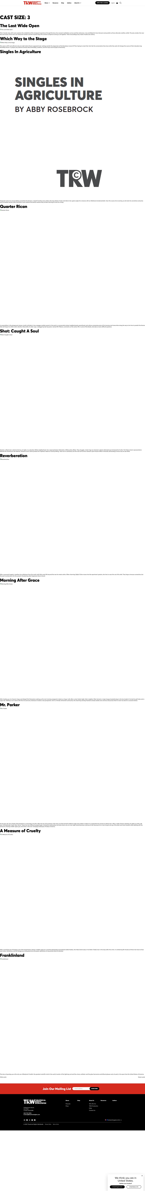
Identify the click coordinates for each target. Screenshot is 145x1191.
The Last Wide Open (19, 25)
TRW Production (93, 1106)
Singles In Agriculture (20, 51)
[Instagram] (24, 1120)
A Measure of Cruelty (20, 830)
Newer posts (141, 1077)
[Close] (142, 1175)
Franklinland (12, 955)
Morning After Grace (19, 580)
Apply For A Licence (102, 2)
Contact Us (92, 1110)
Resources (103, 1100)
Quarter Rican (13, 206)
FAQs (90, 1108)
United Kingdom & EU (114, 1120)
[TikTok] (35, 1120)
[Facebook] (27, 1120)
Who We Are (92, 1104)
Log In (113, 3)
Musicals (68, 1104)
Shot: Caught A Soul (19, 331)
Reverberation (13, 455)
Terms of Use (56, 1124)
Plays (67, 1106)
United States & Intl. (133, 1186)
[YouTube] (32, 1120)
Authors (114, 1100)
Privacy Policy (48, 1124)
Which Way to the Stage (23, 38)
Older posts (3, 1077)
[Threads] (30, 1120)
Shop (78, 1100)
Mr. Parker (10, 704)
